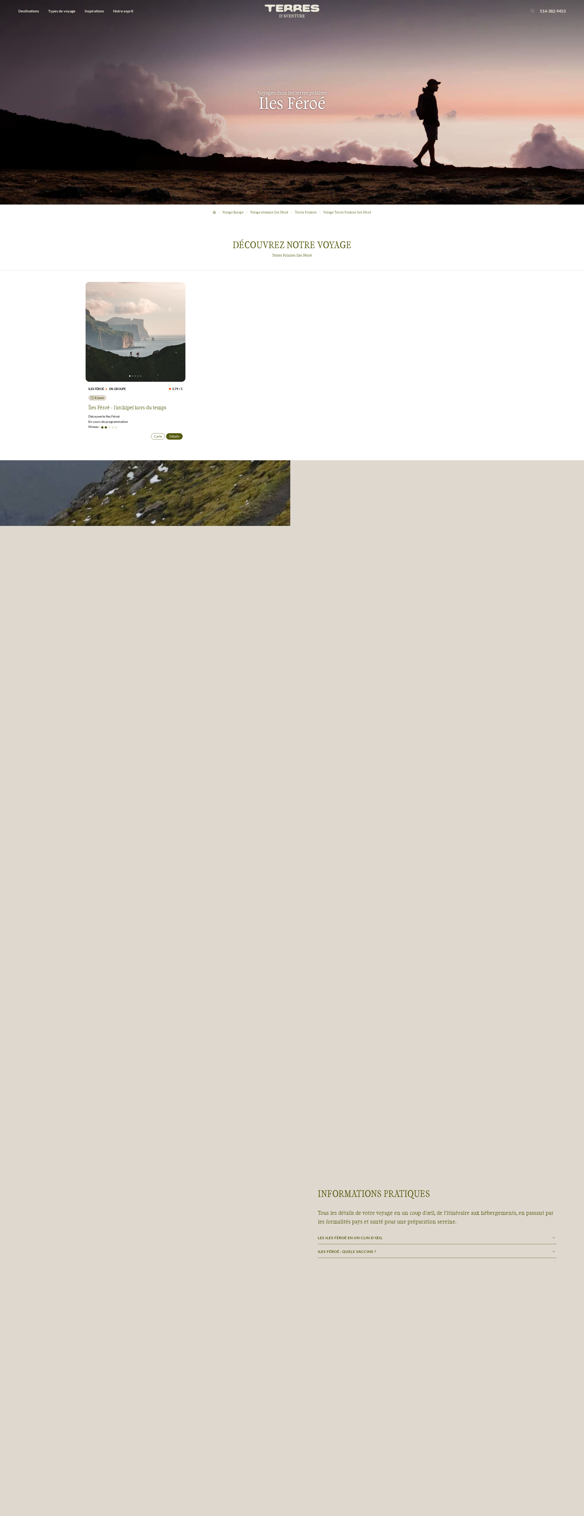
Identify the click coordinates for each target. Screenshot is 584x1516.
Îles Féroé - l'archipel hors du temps (127, 407)
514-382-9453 (553, 11)
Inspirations (94, 11)
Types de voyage (61, 11)
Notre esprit (123, 11)
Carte (158, 436)
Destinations (28, 11)
